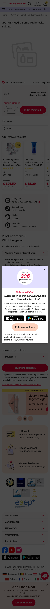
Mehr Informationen (25, 327)
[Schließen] (44, 269)
